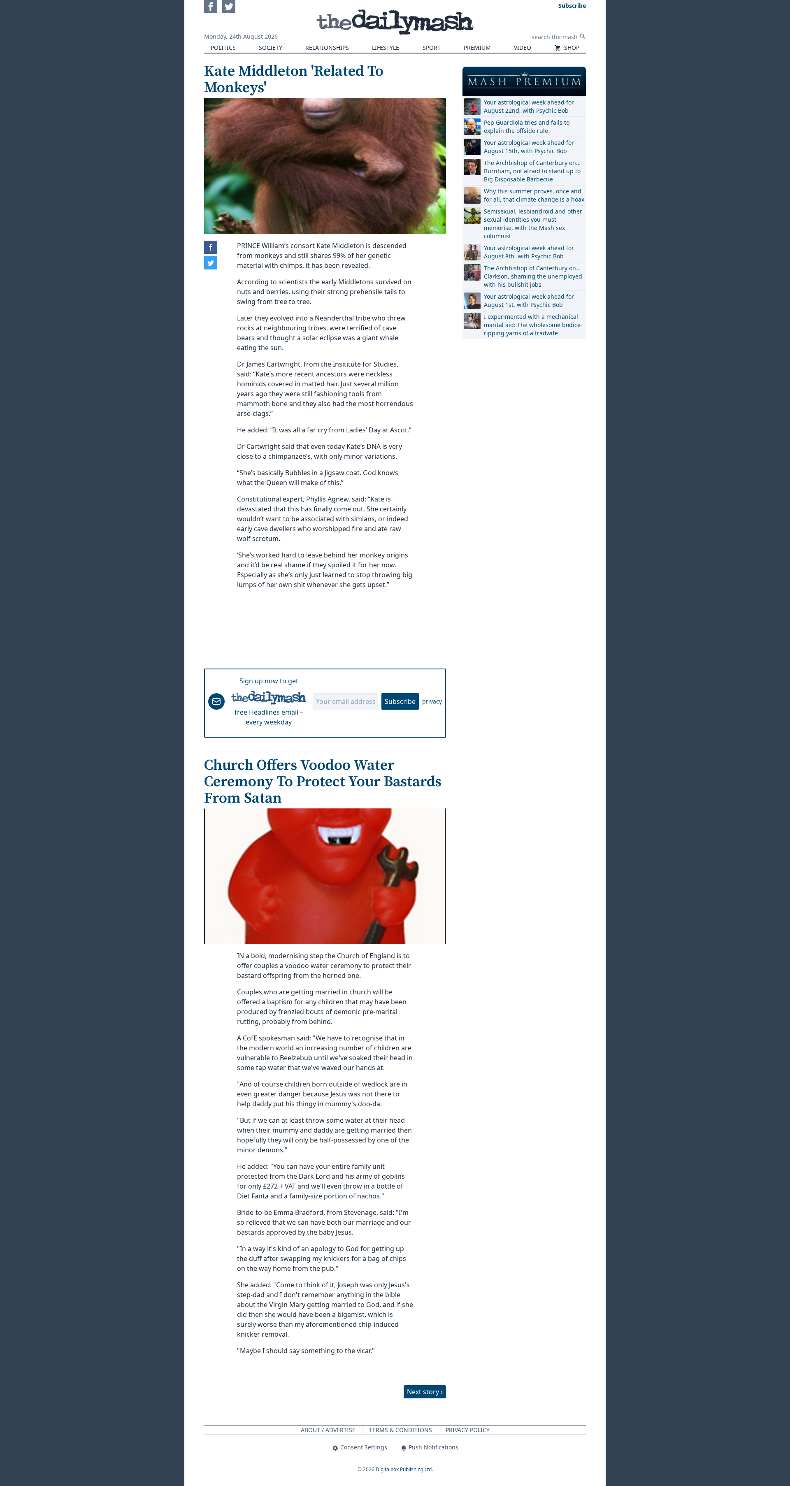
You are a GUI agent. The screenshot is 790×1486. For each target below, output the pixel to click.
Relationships (327, 47)
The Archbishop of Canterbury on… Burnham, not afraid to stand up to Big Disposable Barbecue (532, 171)
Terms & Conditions (400, 1430)
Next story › (425, 1391)
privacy (432, 701)
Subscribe (400, 701)
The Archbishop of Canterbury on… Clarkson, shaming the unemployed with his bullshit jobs (533, 276)
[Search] (582, 36)
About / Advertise (328, 1430)
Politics (223, 47)
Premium (477, 47)
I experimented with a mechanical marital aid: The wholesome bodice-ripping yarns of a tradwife (533, 325)
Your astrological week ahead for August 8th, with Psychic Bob (529, 252)
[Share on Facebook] (210, 247)
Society (270, 47)
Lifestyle (385, 47)
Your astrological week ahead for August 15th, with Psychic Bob (529, 147)
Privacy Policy (468, 1430)
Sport (432, 47)
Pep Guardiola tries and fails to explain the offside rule (526, 126)
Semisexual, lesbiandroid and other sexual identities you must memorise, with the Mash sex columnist (533, 223)
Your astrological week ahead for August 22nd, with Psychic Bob (529, 106)
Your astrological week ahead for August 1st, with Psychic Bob (529, 301)
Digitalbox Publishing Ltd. (404, 1469)
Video (522, 47)
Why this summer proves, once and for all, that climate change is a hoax (534, 195)
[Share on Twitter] (210, 262)
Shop (570, 47)
